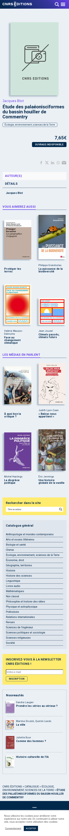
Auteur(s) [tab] (13, 176)
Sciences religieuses (18, 637)
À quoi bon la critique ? (12, 415)
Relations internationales (20, 617)
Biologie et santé (16, 544)
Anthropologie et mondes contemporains (30, 534)
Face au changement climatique (12, 340)
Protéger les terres (12, 270)
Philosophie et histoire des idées (25, 601)
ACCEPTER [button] (31, 828)
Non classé (12, 596)
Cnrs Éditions (12, 786)
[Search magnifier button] (60, 509)
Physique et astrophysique (21, 606)
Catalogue (32, 786)
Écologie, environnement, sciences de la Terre (30, 124)
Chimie (10, 549)
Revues (10, 622)
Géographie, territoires (19, 565)
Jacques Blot (13, 100)
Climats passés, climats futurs (49, 336)
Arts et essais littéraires (20, 539)
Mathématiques (15, 591)
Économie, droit (15, 560)
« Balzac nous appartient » (47, 415)
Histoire (10, 570)
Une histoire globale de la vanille (51, 481)
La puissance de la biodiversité (51, 270)
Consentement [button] (13, 828)
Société (10, 642)
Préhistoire (12, 611)
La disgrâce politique (12, 481)
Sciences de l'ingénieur (19, 627)
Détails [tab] (11, 183)
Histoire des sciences (19, 575)
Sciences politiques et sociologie (25, 632)
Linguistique (13, 580)
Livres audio (13, 586)
